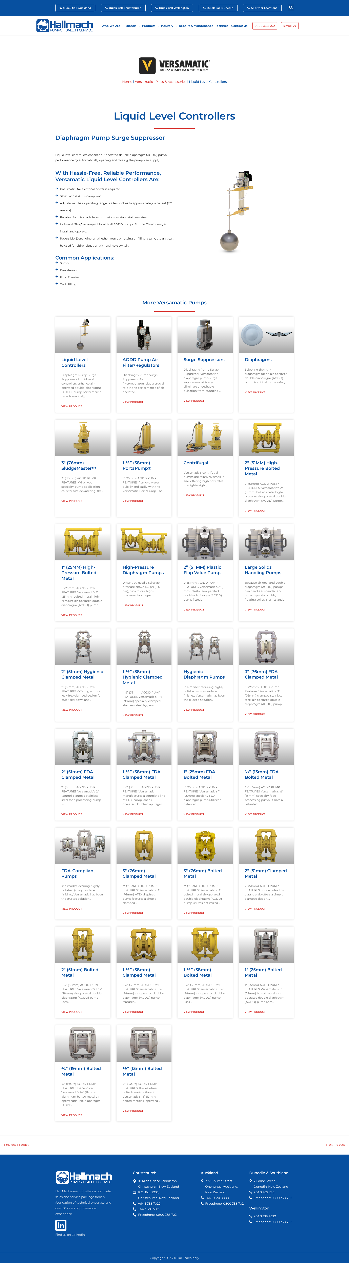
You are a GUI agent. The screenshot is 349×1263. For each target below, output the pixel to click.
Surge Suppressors (204, 359)
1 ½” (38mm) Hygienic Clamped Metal (143, 677)
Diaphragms (258, 359)
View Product (71, 406)
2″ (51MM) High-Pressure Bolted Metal (262, 468)
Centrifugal (196, 462)
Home (127, 82)
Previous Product (14, 1144)
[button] (291, 7)
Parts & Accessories (171, 82)
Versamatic (144, 82)
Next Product (337, 1144)
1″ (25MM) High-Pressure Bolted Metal (78, 573)
